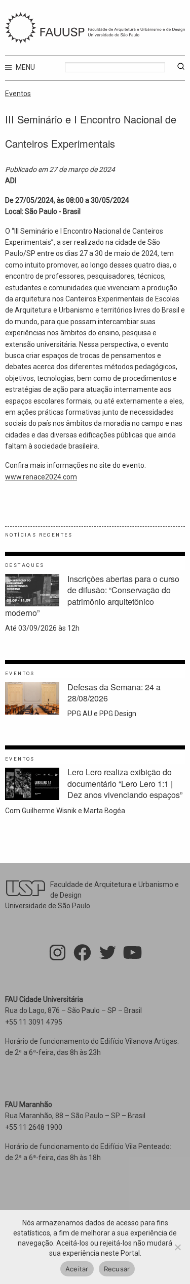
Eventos (18, 94)
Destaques (25, 565)
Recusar (117, 1269)
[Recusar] (177, 1247)
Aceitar (77, 1269)
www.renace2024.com (41, 477)
